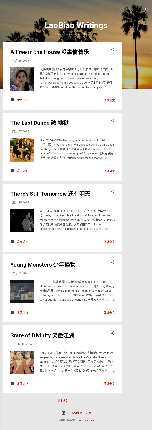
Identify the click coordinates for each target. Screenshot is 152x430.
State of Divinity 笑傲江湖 (42, 335)
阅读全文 (109, 100)
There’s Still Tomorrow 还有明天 (50, 193)
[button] (112, 50)
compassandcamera (86, 420)
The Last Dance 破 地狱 (39, 122)
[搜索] (147, 10)
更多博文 (62, 400)
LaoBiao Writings (76, 25)
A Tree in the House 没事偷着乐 (49, 52)
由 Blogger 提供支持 (78, 413)
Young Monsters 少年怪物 (42, 264)
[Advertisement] (137, 97)
